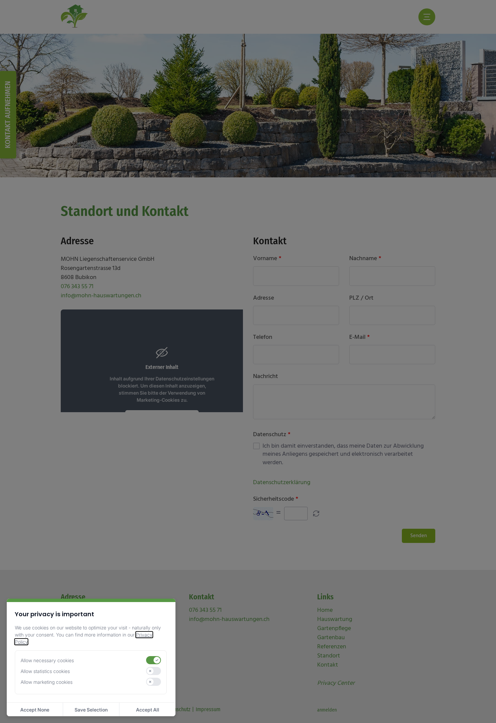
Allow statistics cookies (45, 671)
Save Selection (91, 710)
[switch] (153, 660)
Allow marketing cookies (47, 682)
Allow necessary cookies (47, 660)
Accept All (147, 710)
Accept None (34, 710)
